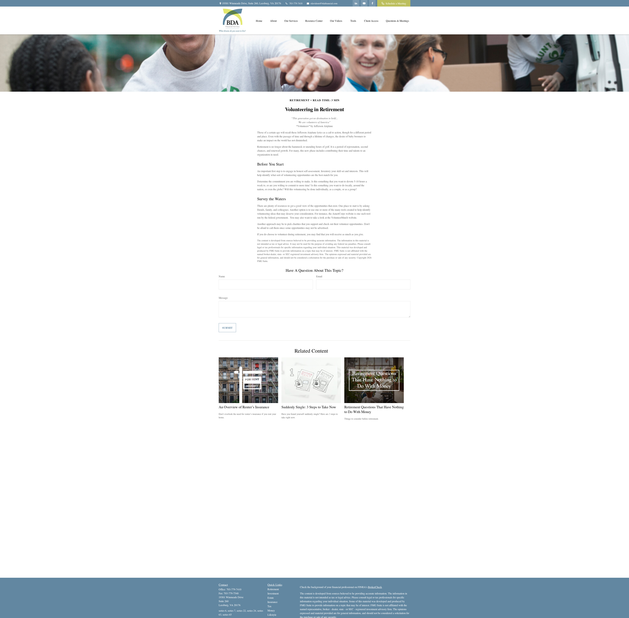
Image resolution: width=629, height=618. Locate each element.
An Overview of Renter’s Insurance (244, 407)
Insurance (272, 602)
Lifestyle (271, 614)
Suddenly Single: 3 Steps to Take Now (308, 407)
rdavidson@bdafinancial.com (324, 3)
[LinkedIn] (356, 3)
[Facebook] (372, 3)
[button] (259, 20)
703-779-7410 (295, 3)
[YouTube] (364, 3)
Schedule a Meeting (396, 3)
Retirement (273, 589)
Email (319, 276)
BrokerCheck (375, 587)
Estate (270, 597)
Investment (273, 593)
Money (271, 610)
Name (222, 276)
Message (223, 297)
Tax (269, 606)
